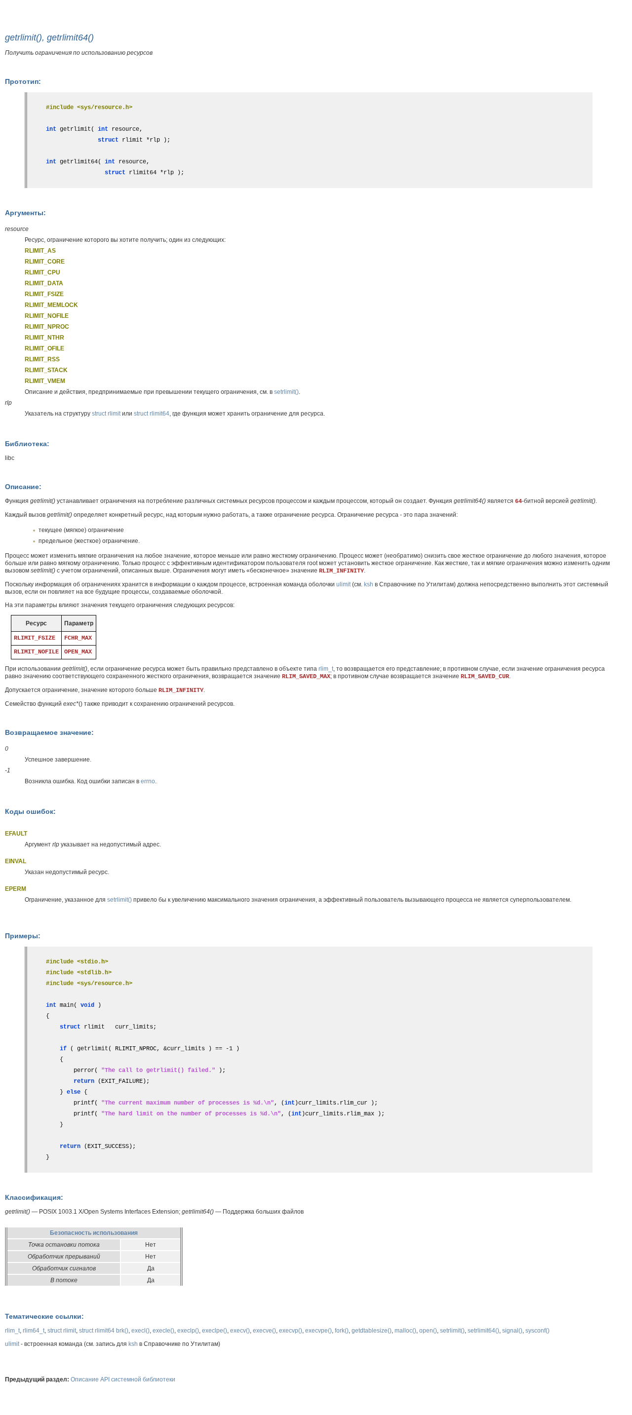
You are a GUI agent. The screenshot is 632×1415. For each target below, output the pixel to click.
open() (428, 1330)
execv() (240, 1330)
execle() (163, 1330)
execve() (264, 1330)
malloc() (405, 1330)
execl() (140, 1330)
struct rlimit (106, 413)
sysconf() (537, 1330)
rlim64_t (33, 1330)
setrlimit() (286, 391)
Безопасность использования (94, 1232)
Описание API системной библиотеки (123, 1379)
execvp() (290, 1330)
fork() (342, 1330)
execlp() (188, 1330)
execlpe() (214, 1330)
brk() (122, 1330)
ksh (368, 584)
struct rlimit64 (151, 413)
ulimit (343, 584)
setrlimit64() (483, 1330)
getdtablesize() (372, 1330)
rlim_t (325, 668)
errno (148, 781)
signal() (512, 1330)
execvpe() (318, 1330)
